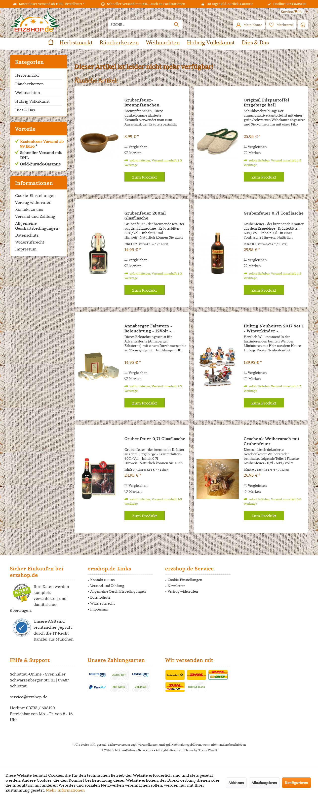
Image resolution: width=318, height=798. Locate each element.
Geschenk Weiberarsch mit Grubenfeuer (272, 441)
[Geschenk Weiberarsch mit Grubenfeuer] (218, 479)
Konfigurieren (296, 782)
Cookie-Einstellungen (35, 195)
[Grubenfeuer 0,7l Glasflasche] (98, 479)
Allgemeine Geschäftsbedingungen (36, 226)
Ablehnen (236, 782)
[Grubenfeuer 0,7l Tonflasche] (218, 253)
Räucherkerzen (29, 83)
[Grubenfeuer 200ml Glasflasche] (98, 253)
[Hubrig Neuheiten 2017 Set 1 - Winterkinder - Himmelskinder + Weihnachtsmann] (218, 366)
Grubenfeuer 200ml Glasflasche (145, 215)
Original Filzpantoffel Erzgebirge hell (266, 102)
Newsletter (176, 585)
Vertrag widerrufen (33, 202)
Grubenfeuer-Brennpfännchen (141, 102)
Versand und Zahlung (35, 216)
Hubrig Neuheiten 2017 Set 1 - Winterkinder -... (274, 328)
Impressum (26, 248)
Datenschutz (27, 235)
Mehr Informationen (65, 790)
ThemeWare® (208, 750)
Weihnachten (27, 92)
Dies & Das (25, 109)
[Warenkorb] (303, 25)
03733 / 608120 (40, 707)
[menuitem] (292, 12)
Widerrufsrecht (29, 242)
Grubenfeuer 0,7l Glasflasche (155, 438)
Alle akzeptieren (264, 782)
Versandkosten (148, 744)
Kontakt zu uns (29, 209)
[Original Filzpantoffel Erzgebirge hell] (218, 140)
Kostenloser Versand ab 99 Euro (42, 144)
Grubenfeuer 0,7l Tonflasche (274, 213)
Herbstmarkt (27, 75)
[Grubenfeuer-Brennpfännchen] (98, 140)
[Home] (51, 42)
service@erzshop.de (28, 696)
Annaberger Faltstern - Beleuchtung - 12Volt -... (149, 328)
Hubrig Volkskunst (32, 101)
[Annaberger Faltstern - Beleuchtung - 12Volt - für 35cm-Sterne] (98, 366)
